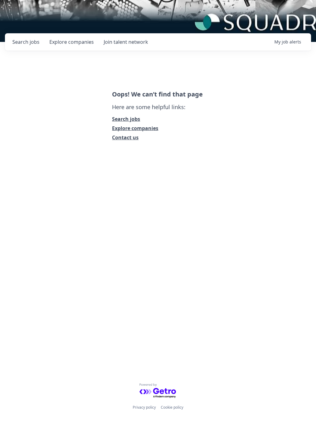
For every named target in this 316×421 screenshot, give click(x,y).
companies (71, 42)
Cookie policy (172, 407)
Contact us (125, 137)
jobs (26, 42)
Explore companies (135, 128)
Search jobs (126, 119)
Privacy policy (144, 407)
